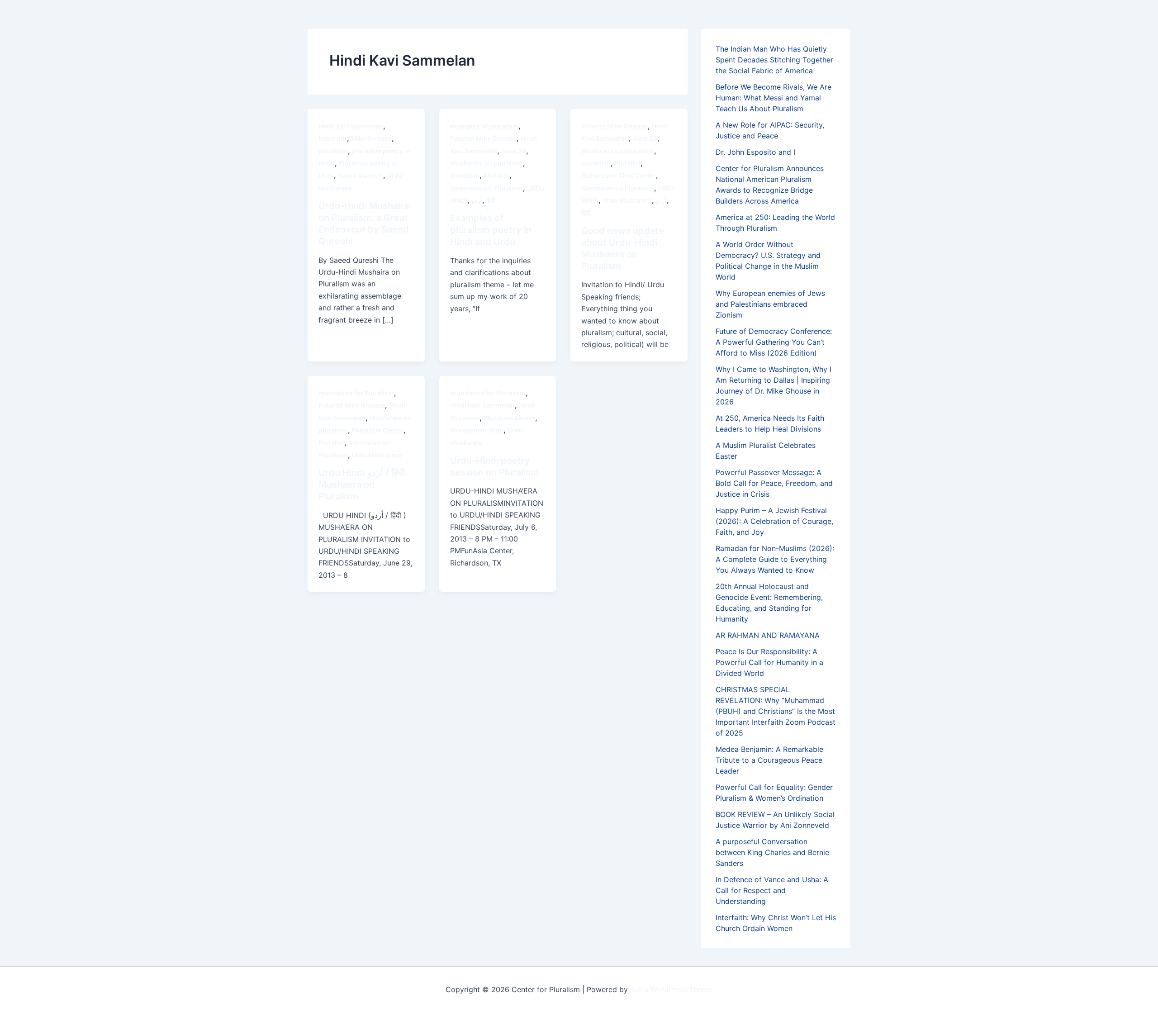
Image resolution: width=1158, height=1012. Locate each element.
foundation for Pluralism (356, 393)
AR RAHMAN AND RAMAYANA (768, 635)
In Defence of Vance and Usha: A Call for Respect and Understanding (772, 890)
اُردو (476, 200)
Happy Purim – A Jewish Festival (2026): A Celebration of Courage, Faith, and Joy (774, 521)
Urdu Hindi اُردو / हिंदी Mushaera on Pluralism (361, 484)
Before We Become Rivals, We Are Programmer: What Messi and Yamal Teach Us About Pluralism (773, 97)
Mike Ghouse (371, 138)
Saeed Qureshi (360, 175)
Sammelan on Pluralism (486, 188)
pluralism (333, 151)
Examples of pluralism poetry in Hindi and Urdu (491, 230)
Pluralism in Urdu (476, 430)
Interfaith (332, 138)
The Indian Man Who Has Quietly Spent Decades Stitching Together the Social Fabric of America (774, 59)
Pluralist (496, 175)
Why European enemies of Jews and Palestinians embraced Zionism (770, 304)
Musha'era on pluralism (486, 163)
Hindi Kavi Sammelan (350, 126)
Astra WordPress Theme (671, 989)
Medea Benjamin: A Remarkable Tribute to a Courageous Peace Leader (769, 760)
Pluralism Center (377, 430)
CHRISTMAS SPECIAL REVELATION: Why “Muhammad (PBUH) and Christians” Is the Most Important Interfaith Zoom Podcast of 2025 (775, 711)
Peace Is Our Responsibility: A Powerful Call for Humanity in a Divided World (769, 662)
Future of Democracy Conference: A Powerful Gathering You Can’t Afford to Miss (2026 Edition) (774, 342)
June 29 (513, 151)
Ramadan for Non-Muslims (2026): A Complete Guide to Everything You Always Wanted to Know (775, 559)
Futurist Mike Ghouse (483, 138)
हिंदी (490, 200)
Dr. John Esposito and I (755, 152)
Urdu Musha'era (627, 200)
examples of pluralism (484, 126)
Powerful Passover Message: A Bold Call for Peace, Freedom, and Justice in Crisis (774, 483)
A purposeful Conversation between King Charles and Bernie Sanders (772, 852)
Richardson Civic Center (618, 175)
